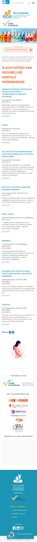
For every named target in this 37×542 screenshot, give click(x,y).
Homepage (12, 57)
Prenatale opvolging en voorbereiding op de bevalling (17, 59)
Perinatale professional (19, 513)
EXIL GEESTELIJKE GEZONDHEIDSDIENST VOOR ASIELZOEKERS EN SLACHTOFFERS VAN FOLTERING (17, 154)
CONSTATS (6, 305)
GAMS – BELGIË (8, 214)
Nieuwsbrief (19, 3)
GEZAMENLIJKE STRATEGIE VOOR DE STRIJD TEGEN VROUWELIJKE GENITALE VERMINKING (17, 273)
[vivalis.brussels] (10, 21)
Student (15, 517)
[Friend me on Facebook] (14, 529)
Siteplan (27, 539)
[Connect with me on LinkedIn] (18, 529)
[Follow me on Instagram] (22, 529)
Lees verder (6, 116)
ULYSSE (5, 125)
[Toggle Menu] (33, 3)
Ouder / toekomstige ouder (20, 510)
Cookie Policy (19, 539)
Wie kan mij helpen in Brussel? (17, 50)
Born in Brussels (20, 13)
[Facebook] (10, 332)
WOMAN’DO (6, 241)
